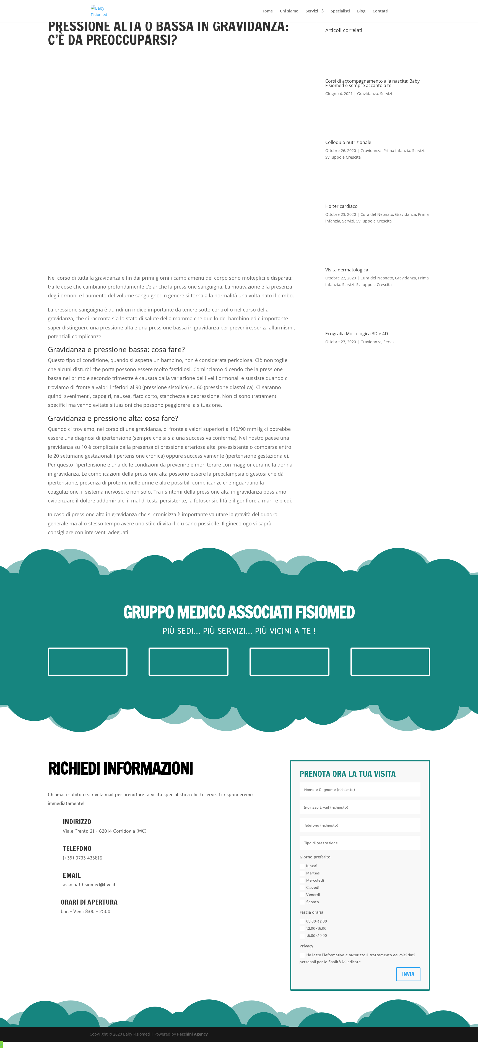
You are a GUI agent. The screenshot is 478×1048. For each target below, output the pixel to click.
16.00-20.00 (316, 935)
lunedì (311, 865)
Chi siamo (289, 11)
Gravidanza (367, 93)
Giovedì (312, 887)
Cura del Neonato (376, 214)
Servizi (312, 11)
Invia (408, 974)
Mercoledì (315, 880)
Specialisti (340, 11)
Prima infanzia (396, 150)
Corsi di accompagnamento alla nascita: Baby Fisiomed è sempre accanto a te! (372, 83)
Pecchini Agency (192, 1034)
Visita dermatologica (346, 270)
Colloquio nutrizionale (348, 142)
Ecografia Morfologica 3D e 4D (356, 334)
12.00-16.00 (316, 928)
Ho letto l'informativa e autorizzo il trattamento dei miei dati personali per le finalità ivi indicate (357, 958)
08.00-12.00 (316, 921)
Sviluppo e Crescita (343, 157)
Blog (361, 11)
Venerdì (313, 894)
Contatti (380, 11)
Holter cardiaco (341, 206)
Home (267, 11)
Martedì (313, 873)
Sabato (312, 901)
